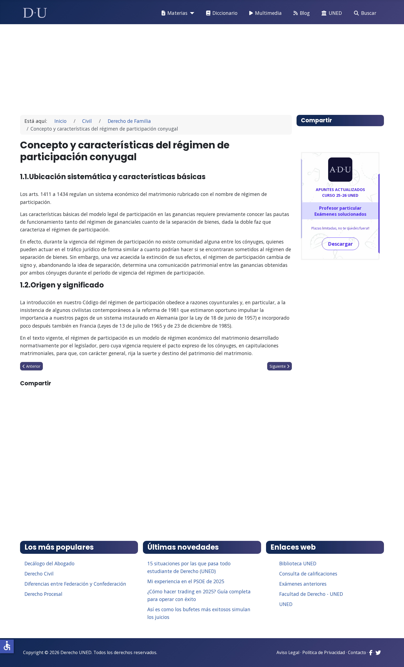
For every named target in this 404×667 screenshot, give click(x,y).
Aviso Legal (287, 652)
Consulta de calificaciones (308, 573)
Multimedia (268, 13)
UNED (335, 13)
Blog (305, 13)
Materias (177, 13)
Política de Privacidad (323, 652)
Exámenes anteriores (302, 583)
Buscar (368, 13)
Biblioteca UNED (297, 563)
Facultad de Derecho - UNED (311, 594)
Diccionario (224, 13)
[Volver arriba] (394, 656)
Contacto (357, 652)
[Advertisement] (189, 67)
